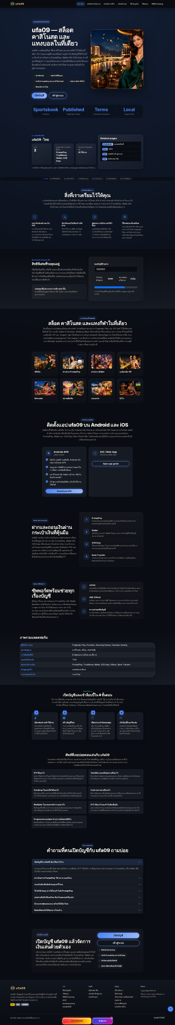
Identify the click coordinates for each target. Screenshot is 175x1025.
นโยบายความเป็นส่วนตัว (124, 997)
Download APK (64, 491)
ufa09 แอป (122, 4)
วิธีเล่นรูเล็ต (134, 4)
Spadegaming (68, 1003)
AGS (108, 149)
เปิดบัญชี (39, 95)
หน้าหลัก (81, 4)
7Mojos (145, 4)
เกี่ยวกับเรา (119, 990)
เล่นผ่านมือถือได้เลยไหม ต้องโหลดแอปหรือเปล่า (54, 897)
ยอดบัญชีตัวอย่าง (101, 264)
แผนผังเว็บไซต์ (159, 1018)
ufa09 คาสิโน (109, 4)
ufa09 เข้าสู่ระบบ (93, 4)
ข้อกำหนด (118, 994)
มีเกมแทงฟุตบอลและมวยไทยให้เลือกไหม (51, 904)
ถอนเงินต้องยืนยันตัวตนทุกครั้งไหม (48, 884)
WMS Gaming (157, 4)
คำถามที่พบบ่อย (120, 1003)
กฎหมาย (118, 1000)
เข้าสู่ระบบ (57, 95)
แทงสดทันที (113, 144)
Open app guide (111, 464)
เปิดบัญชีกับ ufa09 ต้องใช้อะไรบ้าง (49, 862)
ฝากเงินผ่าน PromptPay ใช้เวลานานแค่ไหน (53, 878)
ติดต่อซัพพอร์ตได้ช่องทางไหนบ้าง (48, 910)
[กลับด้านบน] (170, 1009)
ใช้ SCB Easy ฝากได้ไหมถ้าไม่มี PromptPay (53, 891)
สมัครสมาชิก (111, 159)
